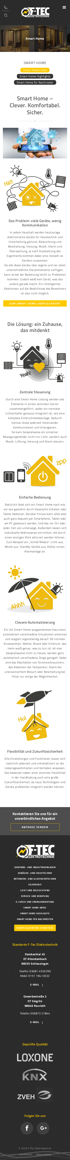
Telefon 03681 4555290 (5, 7)
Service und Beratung (35, 896)
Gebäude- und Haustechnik (35, 873)
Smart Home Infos (35, 70)
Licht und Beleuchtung (35, 890)
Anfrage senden (35, 827)
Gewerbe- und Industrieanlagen (35, 867)
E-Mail (34, 984)
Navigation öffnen (64, 7)
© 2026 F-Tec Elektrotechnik (35, 1148)
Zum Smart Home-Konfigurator (35, 303)
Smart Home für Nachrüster (35, 82)
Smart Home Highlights (35, 76)
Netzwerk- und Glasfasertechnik (35, 878)
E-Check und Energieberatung (35, 902)
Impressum (25, 1154)
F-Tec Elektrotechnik (35, 12)
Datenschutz (43, 1154)
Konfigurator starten (35, 928)
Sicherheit (35, 884)
